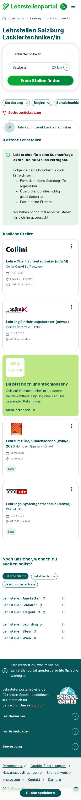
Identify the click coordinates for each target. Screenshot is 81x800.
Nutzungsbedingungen (20, 772)
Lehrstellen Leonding (20, 624)
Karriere (54, 779)
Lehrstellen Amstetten (22, 598)
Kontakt (34, 779)
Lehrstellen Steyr (17, 631)
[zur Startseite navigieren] (4, 18)
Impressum (11, 779)
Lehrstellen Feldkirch (20, 605)
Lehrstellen (18, 18)
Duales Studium (32, 705)
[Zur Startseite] (30, 6)
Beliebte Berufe (44, 576)
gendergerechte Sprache (58, 670)
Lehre (7, 705)
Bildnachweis (57, 772)
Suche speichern (40, 793)
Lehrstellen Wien (17, 638)
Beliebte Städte (15, 576)
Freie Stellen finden (40, 80)
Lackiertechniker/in (58, 18)
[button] (61, 67)
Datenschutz (12, 766)
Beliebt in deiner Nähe (20, 584)
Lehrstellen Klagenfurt (22, 612)
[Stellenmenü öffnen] (72, 246)
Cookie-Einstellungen (48, 766)
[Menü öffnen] (73, 6)
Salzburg (35, 18)
